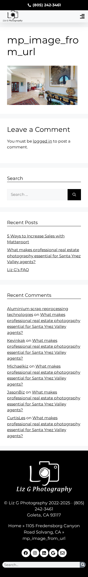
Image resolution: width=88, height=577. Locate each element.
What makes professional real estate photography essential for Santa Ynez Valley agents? (44, 255)
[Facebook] (26, 553)
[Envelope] (62, 553)
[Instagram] (35, 553)
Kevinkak (16, 340)
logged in (42, 141)
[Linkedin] (44, 553)
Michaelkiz (17, 366)
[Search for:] (37, 194)
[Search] (74, 194)
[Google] (53, 553)
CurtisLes (16, 418)
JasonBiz (16, 392)
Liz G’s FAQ (18, 269)
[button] (82, 16)
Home (14, 525)
